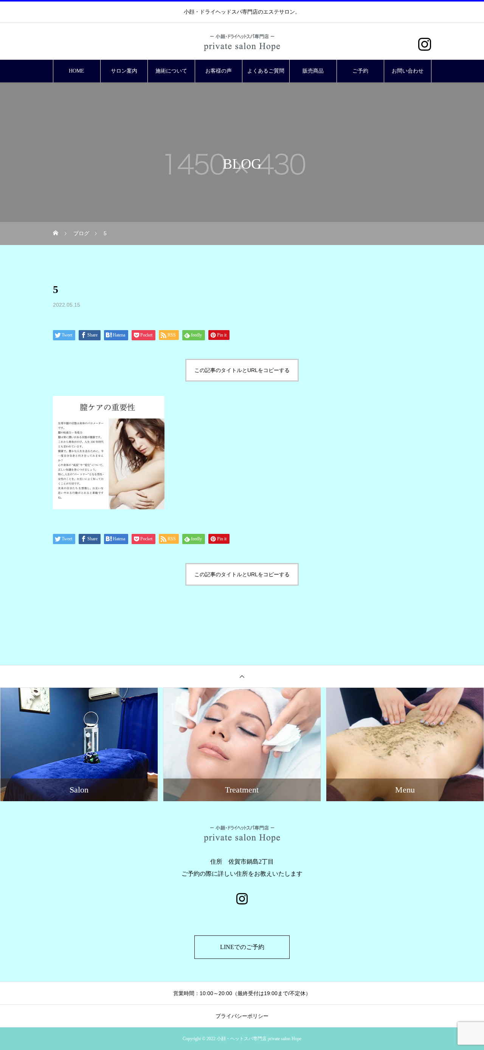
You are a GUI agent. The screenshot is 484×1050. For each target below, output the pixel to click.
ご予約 (360, 71)
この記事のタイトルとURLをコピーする (242, 370)
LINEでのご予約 (242, 947)
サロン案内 (124, 71)
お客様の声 (218, 71)
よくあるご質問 (265, 71)
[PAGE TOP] (242, 676)
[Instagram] (424, 44)
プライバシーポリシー (242, 1016)
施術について (171, 71)
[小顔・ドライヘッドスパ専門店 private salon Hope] (242, 41)
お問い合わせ (408, 71)
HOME (76, 71)
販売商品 (313, 71)
